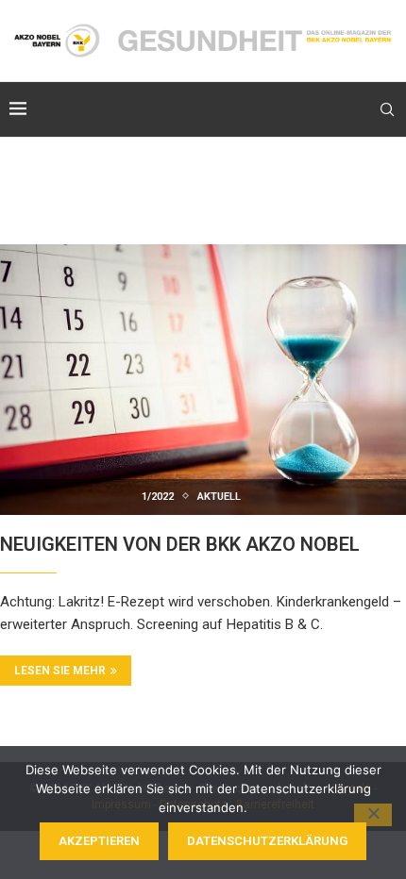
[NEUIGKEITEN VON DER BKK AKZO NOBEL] (203, 379)
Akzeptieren (99, 841)
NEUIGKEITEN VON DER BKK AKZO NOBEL (180, 544)
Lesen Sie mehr (60, 670)
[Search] (387, 109)
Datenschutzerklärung (267, 841)
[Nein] (373, 815)
